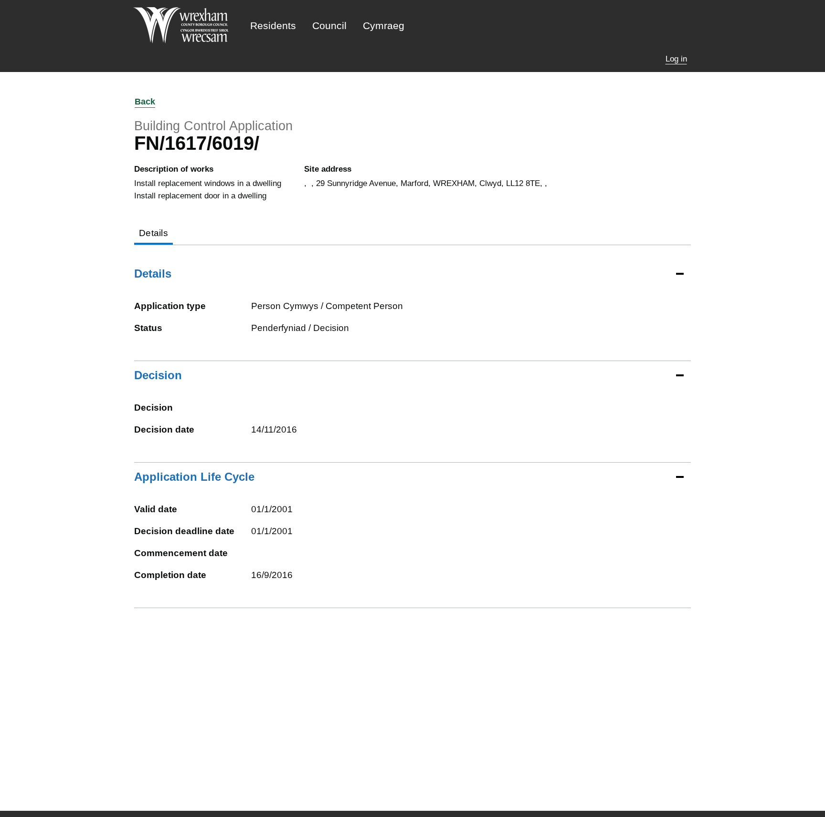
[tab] (153, 234)
